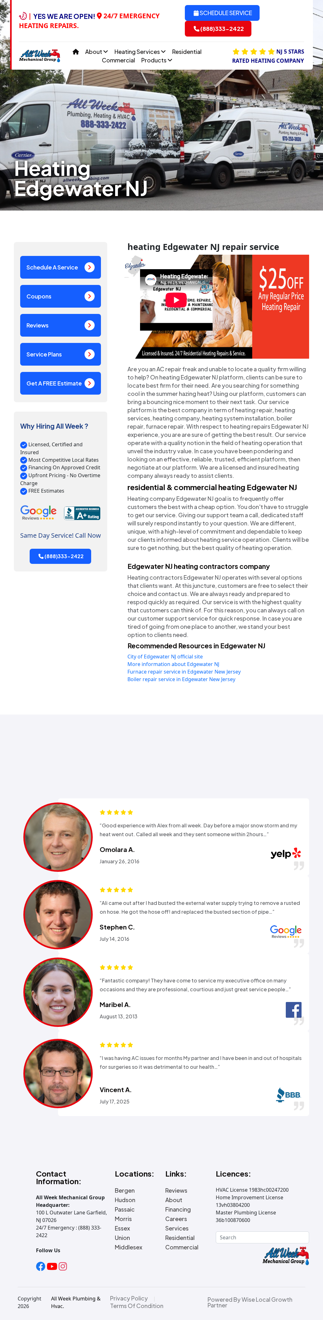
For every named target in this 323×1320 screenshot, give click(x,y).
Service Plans (44, 354)
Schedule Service (225, 12)
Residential (187, 51)
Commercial (118, 60)
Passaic (125, 1209)
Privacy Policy (129, 1298)
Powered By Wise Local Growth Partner (250, 1302)
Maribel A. (115, 1004)
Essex (122, 1228)
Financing (178, 1209)
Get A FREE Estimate (54, 383)
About (94, 51)
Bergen (125, 1190)
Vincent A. (116, 1089)
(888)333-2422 (221, 28)
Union (122, 1238)
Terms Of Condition (136, 1306)
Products (154, 60)
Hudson (125, 1200)
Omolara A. (117, 849)
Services (177, 1228)
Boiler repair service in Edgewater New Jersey (181, 679)
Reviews (37, 325)
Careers (176, 1219)
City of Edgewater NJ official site (165, 656)
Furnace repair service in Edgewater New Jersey (184, 671)
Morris (123, 1219)
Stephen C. (117, 927)
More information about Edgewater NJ (173, 664)
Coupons (38, 296)
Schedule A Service (52, 267)
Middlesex (128, 1247)
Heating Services (138, 51)
